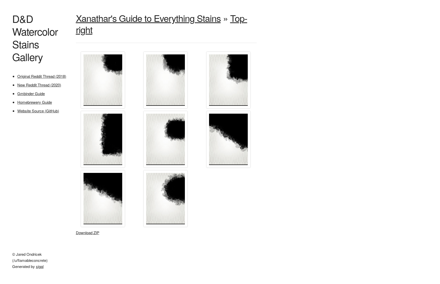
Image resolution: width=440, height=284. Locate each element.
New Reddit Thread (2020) (39, 84)
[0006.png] (229, 167)
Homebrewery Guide (34, 102)
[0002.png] (166, 108)
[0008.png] (166, 226)
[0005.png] (166, 167)
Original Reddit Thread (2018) (41, 76)
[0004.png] (103, 167)
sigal (40, 266)
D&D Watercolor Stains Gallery (35, 37)
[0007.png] (103, 226)
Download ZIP (87, 232)
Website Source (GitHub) (38, 110)
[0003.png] (229, 108)
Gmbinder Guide (31, 93)
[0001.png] (103, 108)
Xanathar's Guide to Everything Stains (148, 17)
